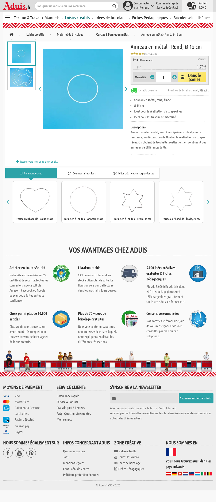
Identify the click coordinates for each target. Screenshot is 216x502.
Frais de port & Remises (71, 408)
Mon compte (64, 419)
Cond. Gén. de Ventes (76, 469)
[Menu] (7, 17)
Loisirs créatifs (77, 17)
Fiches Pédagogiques (150, 17)
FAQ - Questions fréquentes (74, 413)
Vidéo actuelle (127, 451)
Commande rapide (167, 3)
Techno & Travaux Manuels (36, 17)
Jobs (65, 457)
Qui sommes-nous (74, 451)
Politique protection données (81, 475)
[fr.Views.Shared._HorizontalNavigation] (11, 35)
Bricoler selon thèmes (192, 17)
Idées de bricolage (111, 17)
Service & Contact (167, 7)
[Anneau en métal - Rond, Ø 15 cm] (83, 88)
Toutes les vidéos (128, 457)
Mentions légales (73, 463)
